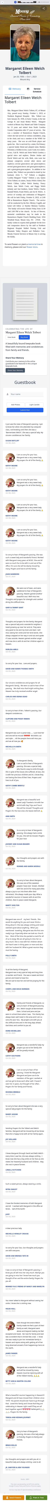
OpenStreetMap (27, 1490)
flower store (32, 247)
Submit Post (25, 410)
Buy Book (24, 337)
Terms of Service (31, 1486)
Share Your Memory (15, 370)
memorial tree (34, 244)
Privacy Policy (18, 1486)
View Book (11, 337)
